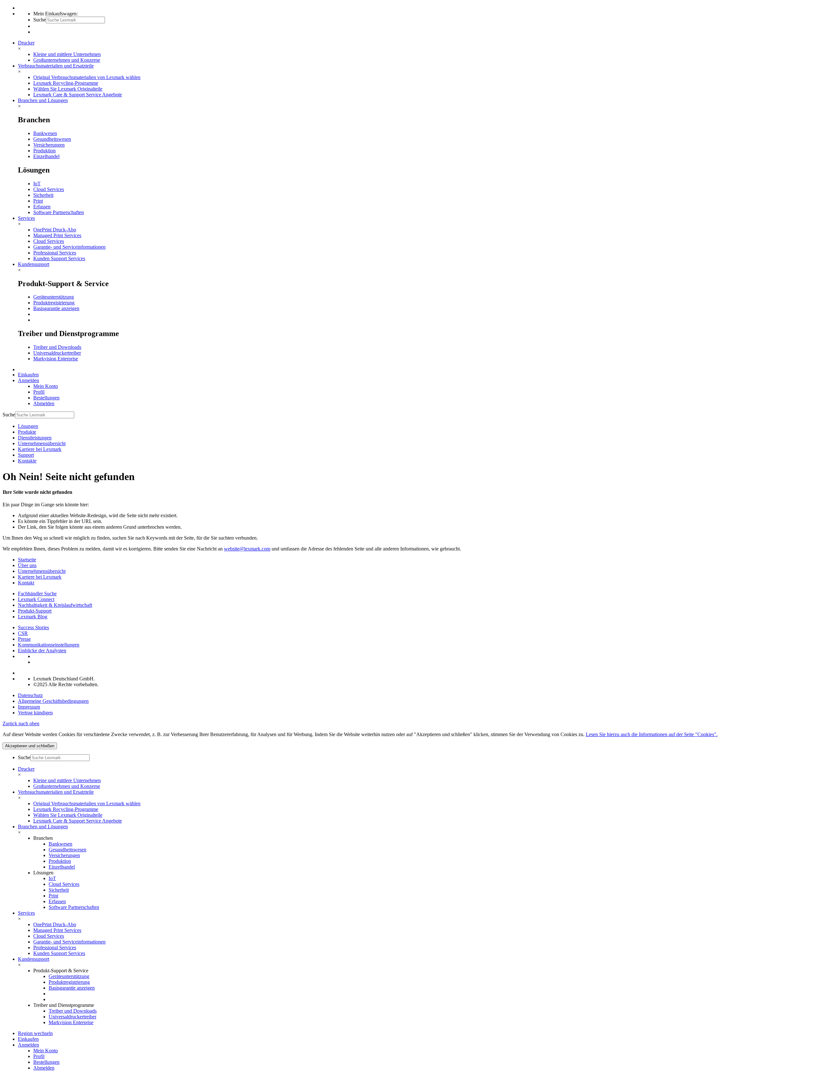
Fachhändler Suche (37, 593)
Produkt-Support (35, 611)
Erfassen (42, 206)
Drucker (26, 42)
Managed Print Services (57, 235)
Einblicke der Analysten (42, 650)
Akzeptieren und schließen (29, 745)
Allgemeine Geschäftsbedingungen (53, 701)
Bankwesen (45, 133)
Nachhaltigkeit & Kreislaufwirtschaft (55, 605)
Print (38, 201)
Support (26, 455)
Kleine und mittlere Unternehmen (67, 54)
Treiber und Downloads (57, 347)
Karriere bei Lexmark (39, 449)
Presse (24, 639)
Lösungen (28, 426)
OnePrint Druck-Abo (54, 229)
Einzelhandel (46, 156)
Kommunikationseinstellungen (48, 644)
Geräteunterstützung (53, 297)
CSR (23, 633)
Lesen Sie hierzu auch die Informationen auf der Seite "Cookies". (652, 734)
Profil (38, 392)
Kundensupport (33, 264)
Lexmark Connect (36, 599)
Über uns (27, 565)
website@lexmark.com (247, 548)
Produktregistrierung (54, 302)
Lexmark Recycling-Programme (65, 83)
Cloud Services (48, 189)
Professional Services (54, 252)
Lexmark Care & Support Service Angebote (77, 94)
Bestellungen (46, 397)
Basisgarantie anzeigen (56, 308)
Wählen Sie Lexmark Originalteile (67, 89)
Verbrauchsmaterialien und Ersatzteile (56, 65)
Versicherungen (49, 145)
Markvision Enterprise (55, 358)
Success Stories (33, 627)
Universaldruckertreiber (57, 353)
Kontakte (27, 460)
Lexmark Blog (32, 616)
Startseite (27, 559)
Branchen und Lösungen (43, 100)
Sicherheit (43, 195)
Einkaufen (28, 374)
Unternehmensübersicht (42, 443)
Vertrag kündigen (35, 712)
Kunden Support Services (59, 258)
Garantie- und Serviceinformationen (69, 247)
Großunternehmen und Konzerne (66, 60)
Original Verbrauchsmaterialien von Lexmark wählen (86, 77)
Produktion (44, 150)
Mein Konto (45, 386)
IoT (37, 183)
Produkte (27, 432)
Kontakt (26, 582)
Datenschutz (30, 695)
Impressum (29, 707)
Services (26, 218)
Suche (39, 19)
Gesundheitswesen (52, 139)
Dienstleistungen (35, 437)
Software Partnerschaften (58, 212)
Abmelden (43, 403)
